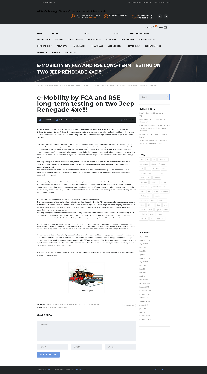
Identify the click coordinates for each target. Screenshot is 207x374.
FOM (142, 178)
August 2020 (143, 244)
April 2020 (142, 254)
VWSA (159, 214)
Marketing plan (146, 196)
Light (156, 191)
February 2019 (144, 283)
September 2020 (145, 240)
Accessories (163, 159)
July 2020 (142, 247)
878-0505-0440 (144, 18)
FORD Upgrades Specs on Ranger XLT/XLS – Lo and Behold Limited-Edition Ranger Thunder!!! (154, 128)
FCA (155, 173)
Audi (148, 168)
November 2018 (145, 294)
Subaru (143, 209)
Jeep (65, 307)
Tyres (166, 209)
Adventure (144, 164)
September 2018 (145, 301)
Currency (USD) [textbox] (46, 2)
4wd (43, 307)
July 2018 (142, 308)
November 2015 (145, 319)
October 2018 (144, 298)
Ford (148, 178)
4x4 (47, 307)
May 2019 (142, 272)
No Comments (129, 120)
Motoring (162, 200)
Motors (49, 369)
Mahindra (164, 191)
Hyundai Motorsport (157, 187)
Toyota (158, 209)
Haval (163, 182)
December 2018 (145, 290)
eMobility (60, 307)
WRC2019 (160, 219)
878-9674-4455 (118, 15)
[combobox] (47, 2)
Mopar (153, 200)
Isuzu (142, 191)
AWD (54, 307)
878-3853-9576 (145, 15)
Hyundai (144, 187)
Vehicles (144, 214)
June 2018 (142, 312)
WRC (152, 219)
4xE (50, 307)
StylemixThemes (79, 369)
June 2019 (142, 269)
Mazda (157, 196)
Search (166, 97)
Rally (165, 205)
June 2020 (142, 251)
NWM (142, 205)
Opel (158, 205)
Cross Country (146, 173)
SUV (150, 209)
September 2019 (145, 258)
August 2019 (143, 262)
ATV (142, 168)
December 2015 (145, 316)
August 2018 (143, 305)
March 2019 (143, 280)
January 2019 (144, 287)
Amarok (162, 164)
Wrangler (144, 219)
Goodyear (154, 182)
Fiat (161, 173)
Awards (156, 168)
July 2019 (142, 265)
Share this (130, 305)
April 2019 (142, 276)
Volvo (152, 214)
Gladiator (144, 182)
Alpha (154, 164)
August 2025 (143, 236)
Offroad (150, 205)
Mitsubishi (144, 200)
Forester (157, 178)
